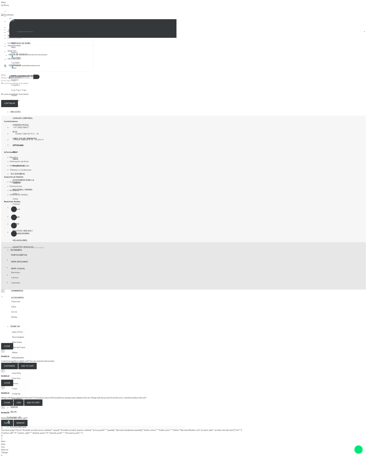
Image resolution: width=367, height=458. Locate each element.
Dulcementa (17, 399)
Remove (20, 423)
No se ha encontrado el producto (15, 83)
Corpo (14, 388)
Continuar (9, 103)
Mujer (4, 75)
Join (18, 403)
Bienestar (16, 368)
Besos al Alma (18, 363)
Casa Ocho (16, 373)
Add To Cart (33, 403)
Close (7, 346)
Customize (9, 366)
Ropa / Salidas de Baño (11, 78)
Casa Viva (16, 378)
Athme (14, 352)
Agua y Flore (17, 332)
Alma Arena (17, 342)
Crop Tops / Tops (9, 80)
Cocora (15, 383)
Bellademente (18, 357)
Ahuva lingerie (18, 337)
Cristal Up (16, 394)
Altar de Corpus (18, 347)
